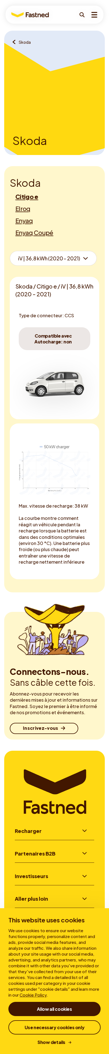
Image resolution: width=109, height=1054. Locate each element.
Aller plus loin (31, 898)
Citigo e (26, 196)
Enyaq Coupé (34, 232)
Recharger (28, 831)
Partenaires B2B (35, 853)
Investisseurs (31, 876)
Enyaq (24, 220)
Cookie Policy (33, 994)
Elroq (22, 208)
